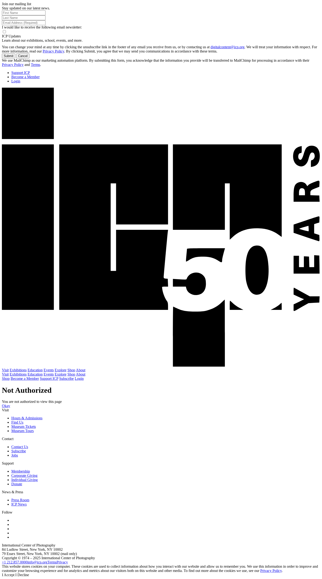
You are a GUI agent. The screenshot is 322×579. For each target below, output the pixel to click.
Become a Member (25, 77)
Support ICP (20, 73)
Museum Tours (22, 431)
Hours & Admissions (26, 418)
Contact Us (19, 447)
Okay (6, 406)
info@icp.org (37, 562)
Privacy (62, 562)
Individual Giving (24, 480)
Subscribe (66, 379)
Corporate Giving (24, 476)
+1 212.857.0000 (15, 562)
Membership (20, 471)
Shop (71, 370)
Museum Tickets (23, 427)
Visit (5, 370)
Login (15, 81)
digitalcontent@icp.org (227, 47)
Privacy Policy (53, 51)
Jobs (14, 455)
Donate (16, 484)
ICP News (19, 504)
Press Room (20, 500)
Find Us (17, 422)
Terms (35, 65)
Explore (60, 370)
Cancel (23, 56)
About (80, 370)
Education (35, 370)
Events (49, 370)
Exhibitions (18, 370)
